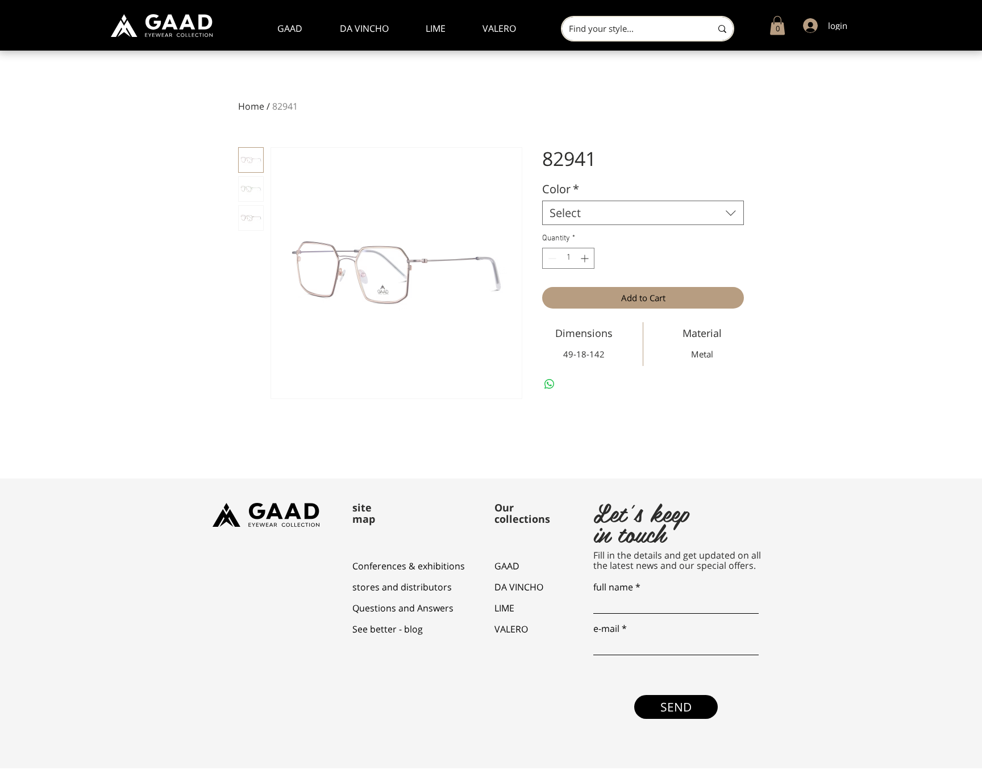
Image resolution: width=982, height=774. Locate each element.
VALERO (511, 629)
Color (560, 189)
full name (613, 587)
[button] (777, 25)
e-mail (606, 628)
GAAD (506, 566)
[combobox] (643, 213)
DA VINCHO (518, 587)
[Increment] (586, 258)
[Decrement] (551, 258)
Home (251, 106)
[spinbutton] (568, 258)
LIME (504, 608)
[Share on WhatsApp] (549, 384)
